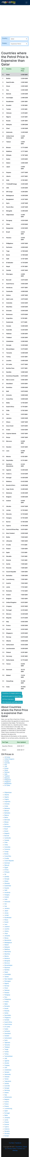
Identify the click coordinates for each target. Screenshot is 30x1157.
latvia (6, 1120)
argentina (7, 801)
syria (5, 1040)
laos (5, 924)
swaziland (7, 1033)
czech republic (9, 860)
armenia (6, 804)
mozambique (8, 965)
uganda (6, 1061)
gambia (6, 876)
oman (6, 988)
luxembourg (8, 1108)
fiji (5, 874)
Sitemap (15, 1150)
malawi (6, 945)
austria (6, 1101)
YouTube (11, 1143)
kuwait (6, 922)
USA (5, 1067)
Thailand (7, 776)
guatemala (7, 885)
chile (5, 842)
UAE (5, 766)
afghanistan (8, 792)
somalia (6, 1020)
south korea (8, 1024)
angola (6, 799)
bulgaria (6, 833)
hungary (7, 895)
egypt (6, 867)
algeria (6, 797)
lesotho (6, 929)
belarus (6, 815)
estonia (6, 1124)
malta (6, 1115)
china (6, 845)
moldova (7, 958)
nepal (6, 972)
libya (6, 933)
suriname (7, 1031)
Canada (6, 761)
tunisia (6, 1051)
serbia (6, 1013)
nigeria (6, 983)
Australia (7, 763)
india (5, 899)
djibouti (6, 865)
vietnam (6, 1076)
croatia (6, 858)
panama (6, 992)
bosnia (6, 854)
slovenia (7, 1133)
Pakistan (7, 772)
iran (5, 904)
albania (6, 794)
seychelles (7, 1015)
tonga (6, 1049)
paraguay (7, 995)
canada (6, 840)
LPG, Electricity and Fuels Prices (12, 702)
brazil (6, 829)
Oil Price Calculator (8, 699)
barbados (7, 813)
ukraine (6, 1063)
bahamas (7, 808)
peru (5, 997)
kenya (6, 920)
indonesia (7, 901)
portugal (7, 1113)
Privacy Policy (12, 1148)
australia (7, 1086)
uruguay (7, 1065)
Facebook (18, 1143)
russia (6, 1008)
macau (6, 938)
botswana (7, 826)
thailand (7, 1047)
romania (7, 1006)
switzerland (8, 1038)
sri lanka (7, 1026)
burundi (6, 835)
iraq (5, 906)
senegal (6, 1088)
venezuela (7, 1074)
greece (6, 1106)
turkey (6, 1054)
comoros (7, 849)
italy (5, 1095)
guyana (6, 888)
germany (7, 1090)
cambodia (7, 838)
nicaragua (7, 981)
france (6, 1104)
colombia (7, 847)
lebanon (7, 926)
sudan (6, 1029)
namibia (6, 970)
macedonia (7, 940)
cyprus (6, 1126)
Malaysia (7, 778)
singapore (7, 1017)
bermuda (7, 819)
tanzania (7, 1045)
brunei (6, 831)
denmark (7, 863)
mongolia (7, 960)
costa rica (7, 856)
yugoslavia (7, 1081)
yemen (6, 1079)
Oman (6, 770)
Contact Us (20, 1148)
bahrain (6, 810)
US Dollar (7, 757)
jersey (6, 913)
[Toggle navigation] (26, 2)
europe (6, 1136)
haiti (5, 890)
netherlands (8, 1097)
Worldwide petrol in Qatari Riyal (11, 696)
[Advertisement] (15, 21)
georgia (6, 879)
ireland (6, 1092)
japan (6, 910)
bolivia (6, 824)
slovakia (7, 1131)
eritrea (6, 870)
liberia (6, 931)
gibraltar (7, 883)
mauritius (7, 954)
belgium (6, 1099)
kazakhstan (7, 917)
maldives (7, 949)
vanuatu (6, 1072)
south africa (8, 1022)
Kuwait (6, 768)
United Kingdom (9, 759)
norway (6, 985)
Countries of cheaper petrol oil (11, 693)
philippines (7, 999)
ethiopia (6, 872)
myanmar (7, 967)
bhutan (6, 822)
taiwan (6, 976)
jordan (6, 915)
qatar (6, 1004)
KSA (5, 764)
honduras (7, 892)
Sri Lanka (7, 785)
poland (6, 1001)
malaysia (7, 947)
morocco (7, 963)
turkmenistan (8, 1056)
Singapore (7, 781)
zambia (6, 1083)
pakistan (7, 990)
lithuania (7, 935)
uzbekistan (7, 1070)
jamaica (6, 908)
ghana (6, 881)
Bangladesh (7, 783)
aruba (6, 806)
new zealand (8, 979)
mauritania (7, 951)
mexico (6, 956)
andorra (6, 1129)
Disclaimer (19, 1146)
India (5, 774)
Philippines (7, 780)
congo (6, 851)
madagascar (8, 942)
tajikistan (7, 1042)
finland (6, 1122)
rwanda (6, 1010)
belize (6, 817)
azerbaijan (7, 974)
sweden (6, 1035)
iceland (6, 897)
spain (6, 1111)
